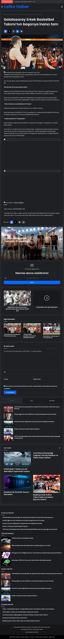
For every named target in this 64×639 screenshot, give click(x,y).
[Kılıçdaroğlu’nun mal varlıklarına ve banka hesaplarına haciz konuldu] (8, 416)
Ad (5, 372)
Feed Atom (41, 627)
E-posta (6, 379)
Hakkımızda (12, 637)
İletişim (18, 637)
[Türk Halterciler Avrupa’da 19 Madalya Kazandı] (12, 328)
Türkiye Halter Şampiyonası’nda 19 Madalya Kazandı (29, 336)
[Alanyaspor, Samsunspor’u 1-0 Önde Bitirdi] (51, 329)
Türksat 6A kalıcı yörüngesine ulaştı (22, 538)
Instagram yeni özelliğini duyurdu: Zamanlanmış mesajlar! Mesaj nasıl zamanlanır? (37, 553)
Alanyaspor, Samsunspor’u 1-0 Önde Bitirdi (51, 337)
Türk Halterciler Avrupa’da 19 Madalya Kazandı (12, 335)
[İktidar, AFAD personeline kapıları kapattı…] (8, 431)
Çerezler (32, 637)
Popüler (12, 400)
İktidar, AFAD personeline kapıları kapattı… (27, 429)
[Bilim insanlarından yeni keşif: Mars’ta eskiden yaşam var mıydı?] (5, 548)
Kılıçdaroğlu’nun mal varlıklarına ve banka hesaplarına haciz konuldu (35, 414)
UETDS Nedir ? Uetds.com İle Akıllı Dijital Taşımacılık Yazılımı (17, 470)
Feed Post (47, 627)
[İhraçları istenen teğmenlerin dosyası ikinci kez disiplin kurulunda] (8, 424)
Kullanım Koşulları (43, 637)
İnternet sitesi (37, 379)
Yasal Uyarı (52, 637)
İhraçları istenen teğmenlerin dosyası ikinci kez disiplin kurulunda (34, 421)
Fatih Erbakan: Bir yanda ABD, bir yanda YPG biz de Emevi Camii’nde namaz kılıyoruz (37, 573)
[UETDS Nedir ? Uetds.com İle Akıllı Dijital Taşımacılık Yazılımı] (17, 459)
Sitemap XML (17, 627)
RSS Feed (24, 627)
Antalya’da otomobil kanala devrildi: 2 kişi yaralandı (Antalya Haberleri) (32, 1)
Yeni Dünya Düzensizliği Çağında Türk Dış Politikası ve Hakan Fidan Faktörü (45, 455)
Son (31, 400)
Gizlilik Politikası (25, 637)
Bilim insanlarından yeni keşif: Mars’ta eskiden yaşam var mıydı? (31, 545)
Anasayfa (7, 14)
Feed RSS (34, 627)
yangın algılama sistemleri (32, 632)
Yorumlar (51, 400)
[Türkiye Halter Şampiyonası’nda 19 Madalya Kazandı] (31, 328)
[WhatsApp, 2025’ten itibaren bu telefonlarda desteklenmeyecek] (5, 562)
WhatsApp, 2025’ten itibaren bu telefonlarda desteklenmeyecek (31, 560)
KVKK (36, 637)
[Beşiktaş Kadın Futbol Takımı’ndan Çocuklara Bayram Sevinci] (46, 484)
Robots (29, 627)
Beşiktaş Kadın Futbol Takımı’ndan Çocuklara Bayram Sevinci (43, 497)
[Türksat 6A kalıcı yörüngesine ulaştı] (5, 540)
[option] (32, 243)
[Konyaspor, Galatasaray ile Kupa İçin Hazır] (32, 243)
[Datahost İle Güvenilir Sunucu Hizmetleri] (17, 482)
